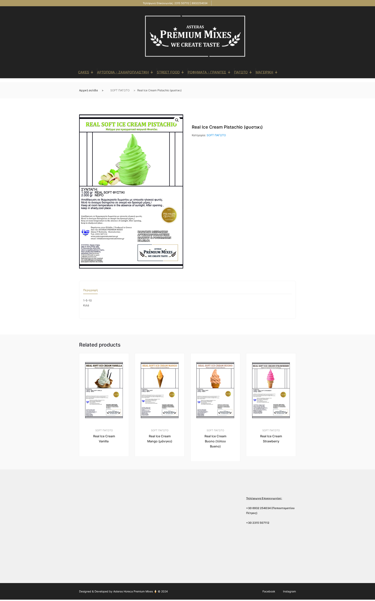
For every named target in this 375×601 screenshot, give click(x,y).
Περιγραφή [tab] (90, 290)
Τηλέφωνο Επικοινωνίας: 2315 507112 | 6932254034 (174, 3)
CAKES (83, 72)
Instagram (289, 591)
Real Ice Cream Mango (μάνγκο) (159, 438)
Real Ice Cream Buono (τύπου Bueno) (215, 441)
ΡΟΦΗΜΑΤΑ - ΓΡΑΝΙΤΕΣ (207, 72)
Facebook (268, 591)
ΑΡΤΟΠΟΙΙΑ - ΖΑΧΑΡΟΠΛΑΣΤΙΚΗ (123, 72)
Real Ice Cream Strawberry (271, 438)
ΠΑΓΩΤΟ (241, 72)
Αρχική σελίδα (88, 90)
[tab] (90, 291)
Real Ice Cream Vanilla (104, 438)
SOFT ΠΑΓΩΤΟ (120, 90)
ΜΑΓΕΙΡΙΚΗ (264, 72)
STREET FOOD (168, 72)
